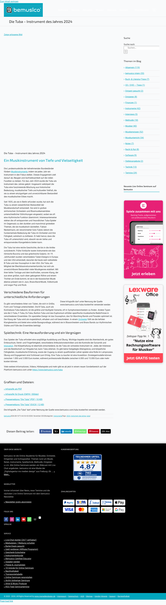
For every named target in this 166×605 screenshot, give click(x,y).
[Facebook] (6, 519)
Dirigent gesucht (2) (134, 91)
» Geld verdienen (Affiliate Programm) (21, 549)
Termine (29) (131, 173)
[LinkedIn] (18, 519)
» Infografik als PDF (13, 389)
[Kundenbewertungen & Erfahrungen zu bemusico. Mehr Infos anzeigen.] (87, 467)
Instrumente (58, 416)
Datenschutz (73, 596)
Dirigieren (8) (131, 97)
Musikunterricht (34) (134, 137)
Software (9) (131, 155)
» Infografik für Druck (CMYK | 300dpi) (21, 394)
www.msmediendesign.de (44, 596)
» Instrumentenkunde (13, 555)
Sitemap (89, 596)
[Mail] (35, 519)
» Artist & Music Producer (15, 583)
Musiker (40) (131, 126)
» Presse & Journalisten (14, 565)
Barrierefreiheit (124, 596)
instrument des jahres (78, 416)
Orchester (82, 319)
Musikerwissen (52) (134, 132)
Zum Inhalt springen (9, 1)
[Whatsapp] (29, 519)
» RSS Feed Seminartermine (16, 587)
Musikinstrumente (19, 171)
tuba (88, 416)
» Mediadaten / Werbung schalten (19, 543)
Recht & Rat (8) (132, 149)
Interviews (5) (131, 114)
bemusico (7, 416)
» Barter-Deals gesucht (14, 546)
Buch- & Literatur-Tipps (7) (137, 79)
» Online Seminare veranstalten (18, 577)
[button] (154, 9)
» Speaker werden (12, 562)
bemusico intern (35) (134, 73)
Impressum (61, 596)
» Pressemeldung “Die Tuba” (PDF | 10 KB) (23, 399)
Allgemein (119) (132, 67)
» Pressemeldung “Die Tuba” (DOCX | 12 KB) (24, 404)
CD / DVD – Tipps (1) (135, 85)
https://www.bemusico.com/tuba (47, 370)
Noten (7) (129, 143)
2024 (68, 416)
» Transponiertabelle (13, 574)
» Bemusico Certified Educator (17, 558)
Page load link (6, 601)
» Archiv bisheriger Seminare (17, 580)
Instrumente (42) (132, 108)
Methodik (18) (131, 120)
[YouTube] (23, 519)
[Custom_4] (40, 517)
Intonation (8, 346)
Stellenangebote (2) (134, 161)
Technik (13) (131, 167)
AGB (82, 596)
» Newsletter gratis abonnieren (18, 502)
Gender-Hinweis (101, 596)
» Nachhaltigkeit (11, 571)
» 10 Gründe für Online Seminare (19, 568)
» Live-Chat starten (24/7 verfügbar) (20, 540)
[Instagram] (12, 519)
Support (112, 596)
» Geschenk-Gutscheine (14, 552)
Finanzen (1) (131, 102)
